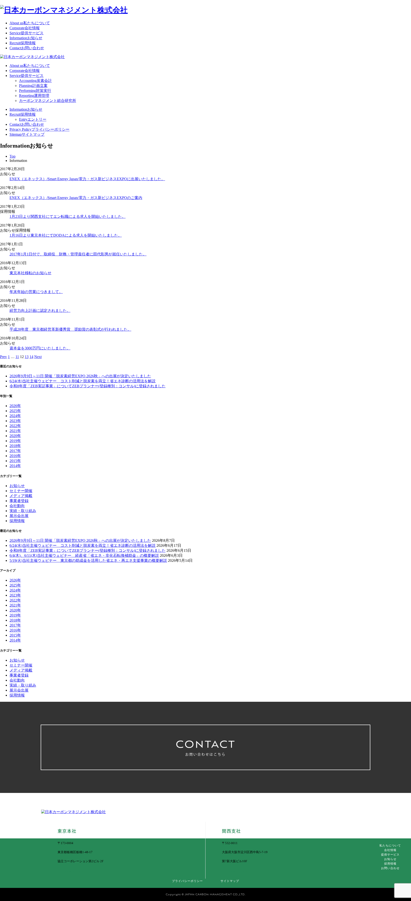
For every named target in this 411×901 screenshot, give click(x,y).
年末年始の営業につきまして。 (36, 292)
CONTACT (205, 746)
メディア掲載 (21, 496)
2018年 (15, 446)
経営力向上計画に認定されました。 (40, 311)
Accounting (35, 81)
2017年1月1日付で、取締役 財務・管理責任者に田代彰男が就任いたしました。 (78, 254)
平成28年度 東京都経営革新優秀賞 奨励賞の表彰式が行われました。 (70, 329)
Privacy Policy (39, 129)
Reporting (34, 96)
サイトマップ (229, 881)
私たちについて (390, 845)
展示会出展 (19, 516)
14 (31, 357)
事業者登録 (19, 501)
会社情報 (390, 850)
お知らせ (17, 486)
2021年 (15, 431)
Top (12, 156)
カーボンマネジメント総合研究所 (47, 101)
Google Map (73, 871)
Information (26, 38)
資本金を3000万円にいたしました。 (40, 348)
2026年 (15, 406)
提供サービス (390, 854)
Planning (33, 86)
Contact (27, 48)
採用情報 (17, 521)
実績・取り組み (23, 511)
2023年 (15, 421)
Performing (35, 91)
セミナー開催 (21, 491)
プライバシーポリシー (187, 881)
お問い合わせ (390, 868)
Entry (32, 119)
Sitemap (27, 134)
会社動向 (17, 506)
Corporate (25, 28)
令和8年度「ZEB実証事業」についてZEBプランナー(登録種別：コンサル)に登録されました (88, 386)
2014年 (15, 466)
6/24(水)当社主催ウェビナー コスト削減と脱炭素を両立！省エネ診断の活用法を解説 (83, 381)
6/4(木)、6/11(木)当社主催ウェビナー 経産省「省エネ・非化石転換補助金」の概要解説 (84, 555)
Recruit (23, 43)
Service (27, 33)
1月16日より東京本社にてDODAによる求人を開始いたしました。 (66, 235)
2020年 (15, 436)
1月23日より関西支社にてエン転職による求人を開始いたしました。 (68, 216)
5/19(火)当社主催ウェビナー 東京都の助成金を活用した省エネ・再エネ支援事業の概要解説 (88, 560)
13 (27, 357)
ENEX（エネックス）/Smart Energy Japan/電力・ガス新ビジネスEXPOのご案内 (76, 198)
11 (17, 357)
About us (30, 23)
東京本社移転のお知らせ (30, 273)
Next (38, 357)
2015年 (15, 461)
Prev (3, 357)
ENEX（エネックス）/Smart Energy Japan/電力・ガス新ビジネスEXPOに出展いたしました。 (87, 179)
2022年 (15, 426)
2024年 (15, 416)
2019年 (15, 441)
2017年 (15, 451)
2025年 (15, 411)
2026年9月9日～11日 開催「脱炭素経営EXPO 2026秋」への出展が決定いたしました (80, 376)
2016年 (15, 456)
